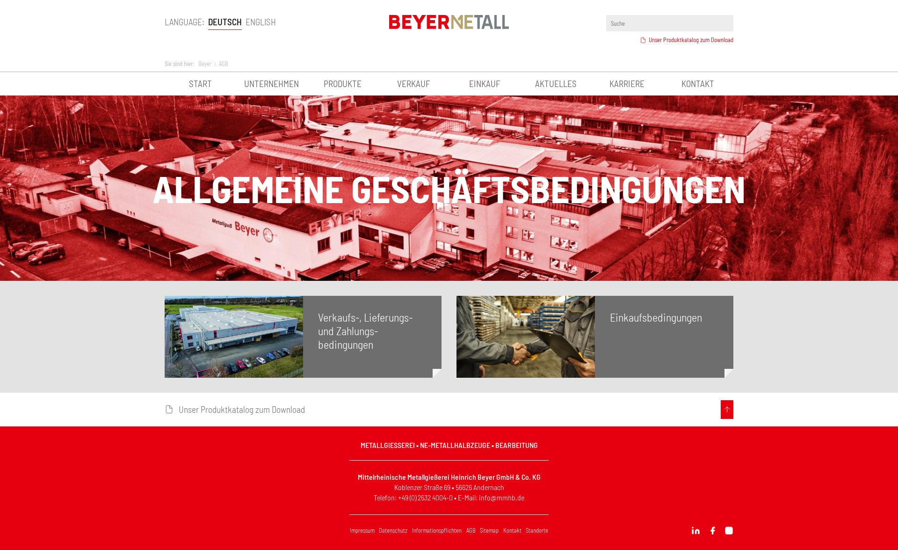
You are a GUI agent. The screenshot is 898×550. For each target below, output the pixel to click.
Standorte (537, 530)
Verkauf (413, 83)
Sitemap (489, 530)
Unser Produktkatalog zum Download (691, 40)
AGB (471, 530)
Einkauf (484, 83)
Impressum (362, 530)
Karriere (627, 83)
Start (200, 83)
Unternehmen (271, 83)
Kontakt (697, 83)
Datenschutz (393, 530)
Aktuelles (556, 83)
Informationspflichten (437, 530)
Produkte (343, 83)
